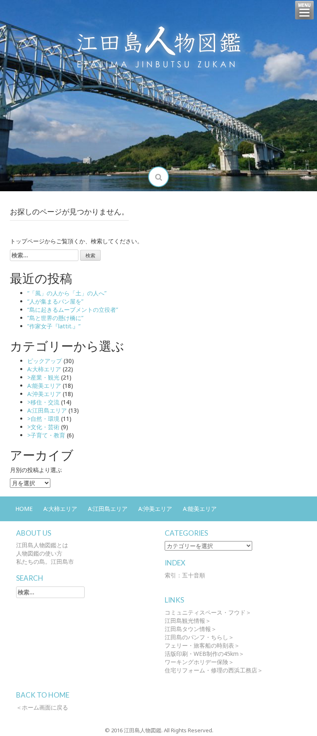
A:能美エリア (44, 385)
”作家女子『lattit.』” (53, 326)
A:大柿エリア (44, 369)
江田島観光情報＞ (188, 620)
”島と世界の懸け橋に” (55, 318)
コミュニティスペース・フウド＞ (208, 612)
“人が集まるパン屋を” (55, 301)
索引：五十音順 (185, 575)
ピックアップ (44, 361)
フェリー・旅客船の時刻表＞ (202, 645)
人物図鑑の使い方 (39, 553)
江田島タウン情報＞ (191, 629)
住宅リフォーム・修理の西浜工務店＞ (214, 670)
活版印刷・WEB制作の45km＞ (204, 654)
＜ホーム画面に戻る (42, 707)
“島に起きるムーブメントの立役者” (72, 309)
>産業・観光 (43, 377)
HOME (24, 509)
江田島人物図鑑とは (42, 545)
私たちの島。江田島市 (45, 561)
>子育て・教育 (46, 435)
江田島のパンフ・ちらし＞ (199, 637)
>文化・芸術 (43, 427)
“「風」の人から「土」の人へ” (66, 293)
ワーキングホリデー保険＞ (199, 662)
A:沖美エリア (44, 394)
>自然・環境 (43, 419)
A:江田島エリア (47, 410)
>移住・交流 (43, 402)
